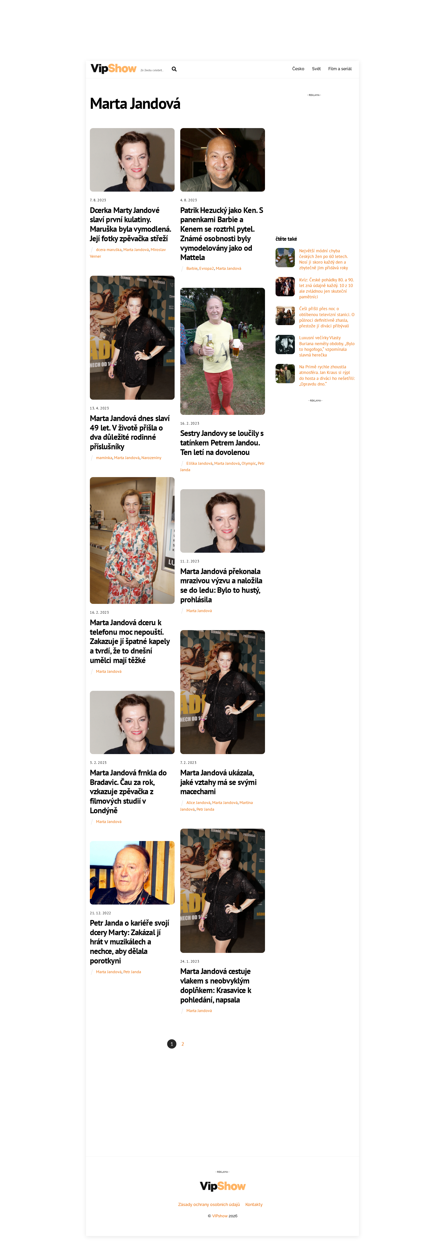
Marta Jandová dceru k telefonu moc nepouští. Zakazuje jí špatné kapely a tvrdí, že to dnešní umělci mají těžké (129, 641)
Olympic (249, 463)
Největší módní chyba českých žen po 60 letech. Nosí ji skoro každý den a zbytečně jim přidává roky (323, 259)
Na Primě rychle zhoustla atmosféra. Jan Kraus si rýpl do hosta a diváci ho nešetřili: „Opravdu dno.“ (327, 375)
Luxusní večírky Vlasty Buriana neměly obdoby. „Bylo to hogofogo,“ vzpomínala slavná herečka (327, 346)
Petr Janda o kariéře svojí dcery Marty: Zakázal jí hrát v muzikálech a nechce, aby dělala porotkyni (129, 941)
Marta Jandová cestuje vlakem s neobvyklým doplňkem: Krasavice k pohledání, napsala (215, 985)
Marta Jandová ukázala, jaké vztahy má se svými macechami (218, 781)
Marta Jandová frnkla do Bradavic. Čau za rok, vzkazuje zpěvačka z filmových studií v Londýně (128, 791)
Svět (316, 68)
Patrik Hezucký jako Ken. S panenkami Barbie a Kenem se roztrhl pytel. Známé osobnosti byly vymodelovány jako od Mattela (221, 233)
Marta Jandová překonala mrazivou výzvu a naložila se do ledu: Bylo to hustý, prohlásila (221, 585)
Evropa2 (206, 268)
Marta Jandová (136, 249)
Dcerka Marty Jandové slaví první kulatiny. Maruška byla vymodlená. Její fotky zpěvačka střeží (130, 224)
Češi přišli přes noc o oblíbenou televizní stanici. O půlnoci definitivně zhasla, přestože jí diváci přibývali (327, 317)
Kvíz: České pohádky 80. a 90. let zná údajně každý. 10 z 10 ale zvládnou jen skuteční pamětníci (326, 288)
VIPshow (220, 1216)
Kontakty (254, 1204)
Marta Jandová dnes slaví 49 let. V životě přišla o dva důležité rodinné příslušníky (129, 432)
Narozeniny (151, 457)
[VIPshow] (113, 72)
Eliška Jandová (199, 463)
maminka (104, 457)
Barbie (192, 268)
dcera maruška (109, 249)
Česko (298, 68)
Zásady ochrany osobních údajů (209, 1204)
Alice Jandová (198, 802)
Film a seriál (340, 68)
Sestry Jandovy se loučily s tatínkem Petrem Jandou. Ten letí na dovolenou (221, 442)
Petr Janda (205, 809)
